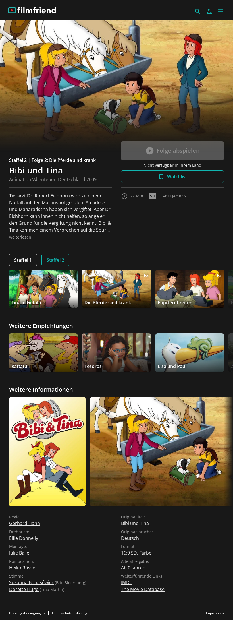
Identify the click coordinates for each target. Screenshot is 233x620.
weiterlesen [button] (20, 237)
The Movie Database (143, 589)
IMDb (126, 582)
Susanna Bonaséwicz (31, 582)
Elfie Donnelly (23, 538)
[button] (220, 11)
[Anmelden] (209, 11)
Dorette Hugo (24, 589)
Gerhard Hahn (24, 523)
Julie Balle (19, 553)
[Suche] (197, 11)
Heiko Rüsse (22, 568)
